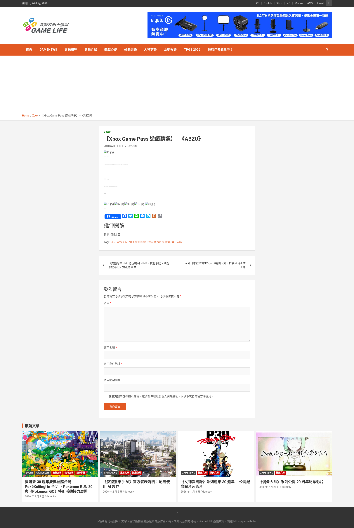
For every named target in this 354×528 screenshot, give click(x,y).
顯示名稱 (110, 347)
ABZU (128, 242)
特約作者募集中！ (220, 49)
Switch (268, 3)
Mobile (299, 3)
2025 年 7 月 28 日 (269, 486)
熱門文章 (69, 473)
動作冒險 (159, 242)
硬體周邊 (130, 49)
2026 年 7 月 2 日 (34, 496)
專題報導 (71, 49)
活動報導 (170, 49)
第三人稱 (176, 242)
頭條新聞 (81, 473)
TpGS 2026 (192, 49)
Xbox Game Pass (143, 242)
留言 (107, 303)
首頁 (29, 49)
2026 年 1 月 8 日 (190, 491)
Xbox (279, 3)
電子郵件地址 (113, 364)
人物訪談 (150, 49)
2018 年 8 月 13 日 (114, 146)
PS (257, 3)
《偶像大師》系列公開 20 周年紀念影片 (291, 482)
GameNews (48, 49)
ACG (310, 3)
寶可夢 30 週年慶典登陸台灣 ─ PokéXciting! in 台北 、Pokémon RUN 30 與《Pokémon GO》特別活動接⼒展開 (58, 487)
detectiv (51, 496)
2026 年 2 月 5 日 (112, 491)
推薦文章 (57, 473)
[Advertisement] (177, 86)
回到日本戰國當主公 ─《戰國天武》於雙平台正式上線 (215, 265)
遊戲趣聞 (136, 473)
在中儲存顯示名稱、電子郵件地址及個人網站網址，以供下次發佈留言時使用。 (161, 396)
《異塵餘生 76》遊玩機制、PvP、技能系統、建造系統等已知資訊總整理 (138, 265)
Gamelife (132, 146)
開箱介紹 (90, 49)
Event (320, 3)
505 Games (117, 242)
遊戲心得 (110, 49)
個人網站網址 (112, 380)
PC (288, 3)
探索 (167, 242)
